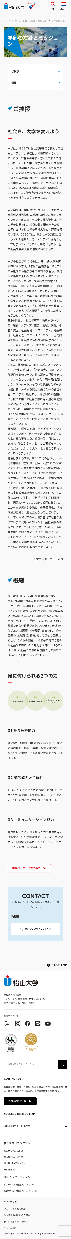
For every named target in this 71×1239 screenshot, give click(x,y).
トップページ (10, 21)
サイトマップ (10, 1202)
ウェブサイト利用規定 (14, 1208)
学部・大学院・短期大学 (34, 21)
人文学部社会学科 (60, 21)
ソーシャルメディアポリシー (18, 1222)
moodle (8, 1169)
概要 (14, 83)
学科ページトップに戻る (26, 868)
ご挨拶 (15, 72)
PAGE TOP (59, 965)
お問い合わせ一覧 (17, 1101)
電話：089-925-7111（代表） (19, 1003)
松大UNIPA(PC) (12, 1157)
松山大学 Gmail (12, 1151)
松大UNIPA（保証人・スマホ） (19, 1191)
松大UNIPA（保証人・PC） (17, 1184)
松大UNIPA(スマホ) (13, 1163)
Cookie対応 (10, 1228)
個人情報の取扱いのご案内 (17, 1215)
